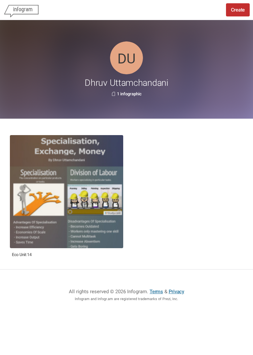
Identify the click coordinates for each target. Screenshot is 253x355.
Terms (156, 292)
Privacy (176, 292)
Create (238, 10)
